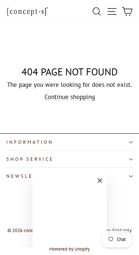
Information (29, 142)
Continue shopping (69, 97)
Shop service (30, 159)
